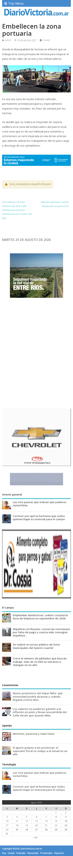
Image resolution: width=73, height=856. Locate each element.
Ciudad (46, 40)
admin (8, 40)
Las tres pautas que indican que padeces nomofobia (39, 503)
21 (46, 825)
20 (36, 825)
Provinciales (46, 853)
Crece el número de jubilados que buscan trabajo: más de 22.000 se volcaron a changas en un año (40, 661)
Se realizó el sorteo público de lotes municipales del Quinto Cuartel (36, 646)
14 (46, 821)
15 (56, 821)
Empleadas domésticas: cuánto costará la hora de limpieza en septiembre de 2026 (40, 616)
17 (7, 825)
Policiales (21, 853)
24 (7, 829)
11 (17, 821)
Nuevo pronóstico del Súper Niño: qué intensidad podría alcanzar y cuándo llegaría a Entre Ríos (38, 696)
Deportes (59, 853)
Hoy (4, 853)
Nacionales (33, 853)
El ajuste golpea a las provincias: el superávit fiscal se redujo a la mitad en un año (40, 751)
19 (27, 825)
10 (7, 821)
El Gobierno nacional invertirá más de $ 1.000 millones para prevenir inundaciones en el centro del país (17, 210)
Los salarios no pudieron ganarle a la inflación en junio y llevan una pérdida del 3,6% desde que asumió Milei (40, 712)
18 (17, 825)
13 (36, 821)
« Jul (35, 837)
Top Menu (16, 3)
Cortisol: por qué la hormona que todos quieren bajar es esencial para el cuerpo (39, 517)
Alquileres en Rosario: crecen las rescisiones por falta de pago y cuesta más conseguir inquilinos (41, 632)
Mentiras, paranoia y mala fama (33, 733)
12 (27, 821)
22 (56, 825)
